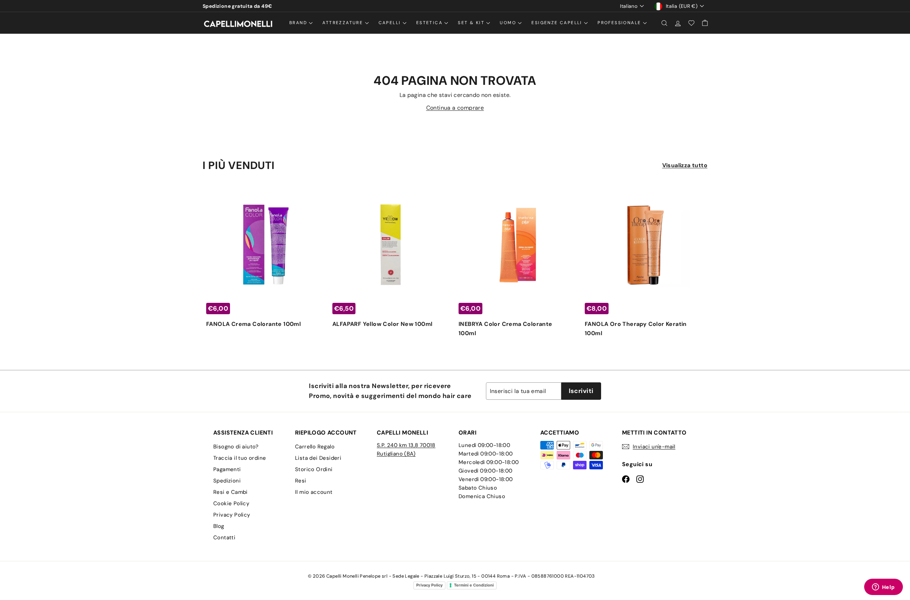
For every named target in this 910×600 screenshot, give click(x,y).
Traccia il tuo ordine (239, 458)
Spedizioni (227, 480)
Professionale (620, 23)
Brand (299, 23)
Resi (300, 480)
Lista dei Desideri (318, 458)
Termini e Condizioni (474, 585)
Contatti (224, 537)
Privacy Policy (231, 514)
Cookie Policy (231, 503)
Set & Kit (472, 23)
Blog (218, 526)
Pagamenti (227, 469)
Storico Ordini (314, 469)
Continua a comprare (455, 107)
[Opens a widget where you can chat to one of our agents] (883, 587)
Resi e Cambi (230, 492)
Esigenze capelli (557, 23)
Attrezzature (343, 23)
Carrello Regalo (314, 446)
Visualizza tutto (684, 165)
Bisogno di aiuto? (236, 446)
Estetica (430, 23)
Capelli (391, 23)
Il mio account (314, 492)
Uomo (509, 23)
